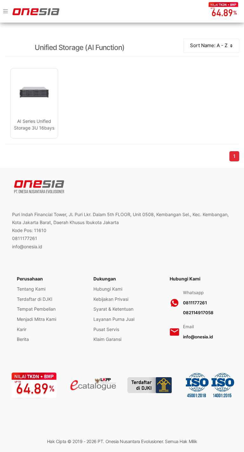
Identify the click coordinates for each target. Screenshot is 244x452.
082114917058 (198, 312)
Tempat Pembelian (36, 309)
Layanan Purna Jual (113, 319)
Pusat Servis (106, 329)
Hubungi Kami (107, 289)
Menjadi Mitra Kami (36, 319)
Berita (23, 339)
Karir (21, 329)
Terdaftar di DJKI (34, 299)
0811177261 (195, 302)
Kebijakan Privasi (110, 299)
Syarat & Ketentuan (113, 309)
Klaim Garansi (107, 339)
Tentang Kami (31, 289)
